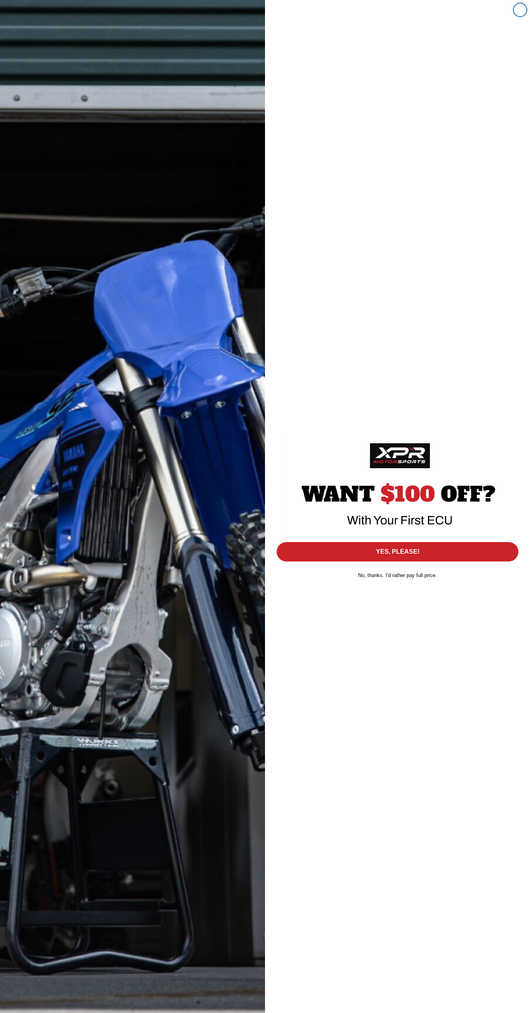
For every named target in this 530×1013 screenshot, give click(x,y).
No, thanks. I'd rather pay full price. (397, 575)
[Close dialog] (520, 10)
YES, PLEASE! (397, 551)
